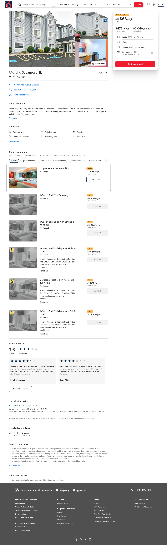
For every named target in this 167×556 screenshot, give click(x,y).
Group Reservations (22, 530)
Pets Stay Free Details (102, 514)
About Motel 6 (20, 503)
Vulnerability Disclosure (103, 518)
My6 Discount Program (143, 507)
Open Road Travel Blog (24, 518)
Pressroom (61, 520)
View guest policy (15, 465)
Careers (60, 512)
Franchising (61, 516)
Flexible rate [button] (44, 161)
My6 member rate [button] (28, 161)
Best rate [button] (14, 161)
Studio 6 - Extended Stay (25, 507)
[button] (58, 85)
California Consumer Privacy (104, 521)
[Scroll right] (106, 161)
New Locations (20, 514)
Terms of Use (99, 510)
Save (105, 72)
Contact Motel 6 (63, 503)
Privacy (97, 503)
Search (138, 5)
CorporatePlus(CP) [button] (96, 161)
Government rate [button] (59, 161)
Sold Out (97, 206)
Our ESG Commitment (65, 523)
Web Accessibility (100, 507)
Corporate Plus (21, 527)
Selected (98, 179)
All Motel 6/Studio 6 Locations (26, 510)
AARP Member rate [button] (78, 161)
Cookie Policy (140, 503)
